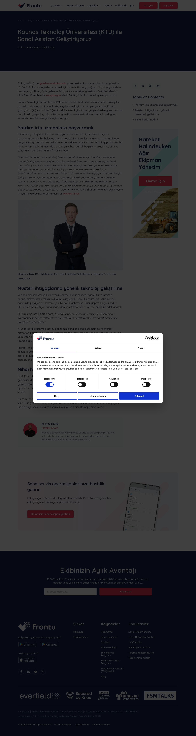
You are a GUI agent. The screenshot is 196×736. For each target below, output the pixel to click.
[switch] (82, 384)
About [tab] (141, 348)
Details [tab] (98, 348)
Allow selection (98, 396)
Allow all (139, 396)
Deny (56, 396)
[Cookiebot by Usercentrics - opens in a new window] (146, 338)
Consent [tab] (55, 348)
